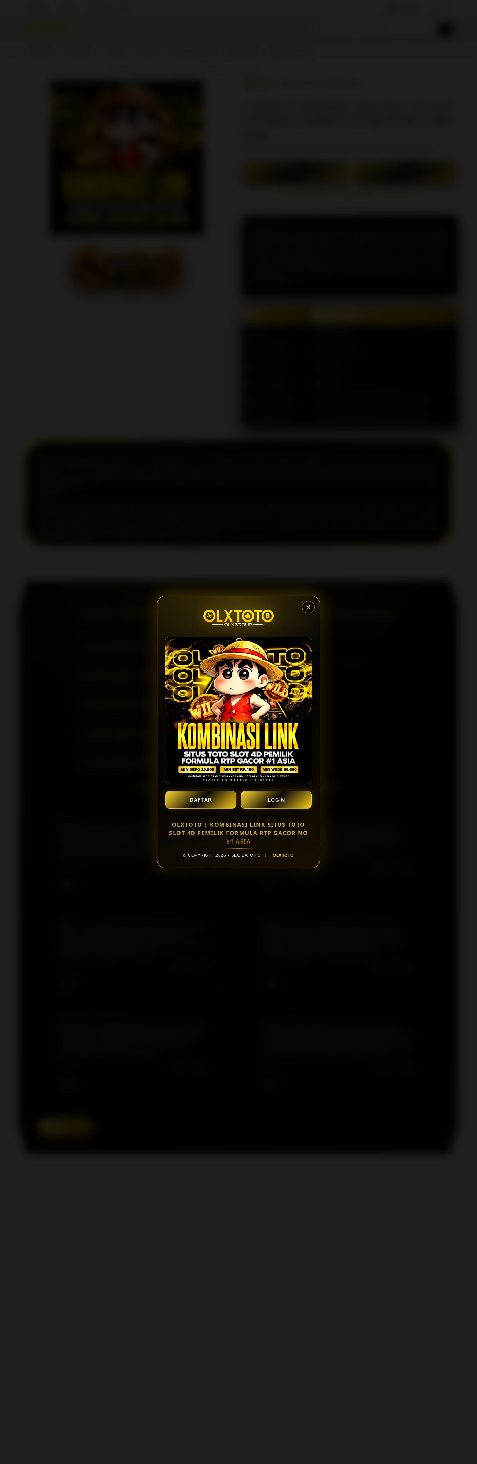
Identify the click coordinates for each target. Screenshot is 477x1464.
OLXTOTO (283, 855)
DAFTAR (201, 800)
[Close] (308, 607)
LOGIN (276, 800)
